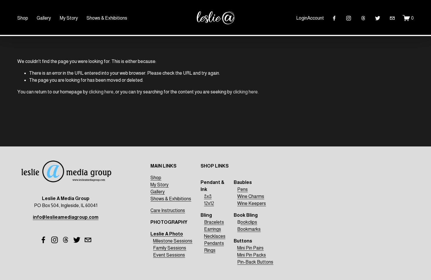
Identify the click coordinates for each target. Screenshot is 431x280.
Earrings (212, 229)
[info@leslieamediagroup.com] (392, 18)
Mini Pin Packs (251, 254)
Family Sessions (169, 247)
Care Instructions (167, 210)
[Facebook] (334, 18)
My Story (69, 18)
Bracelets (214, 222)
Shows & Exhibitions (106, 18)
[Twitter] (378, 18)
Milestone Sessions (172, 240)
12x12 (209, 203)
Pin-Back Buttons (255, 261)
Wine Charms (250, 196)
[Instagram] (349, 18)
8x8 (208, 196)
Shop (22, 18)
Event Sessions (169, 254)
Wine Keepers (251, 203)
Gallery (44, 18)
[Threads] (363, 18)
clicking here (101, 91)
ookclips (248, 222)
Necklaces (214, 236)
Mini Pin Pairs (250, 247)
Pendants (214, 243)
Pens (242, 189)
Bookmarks (249, 229)
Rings (210, 250)
